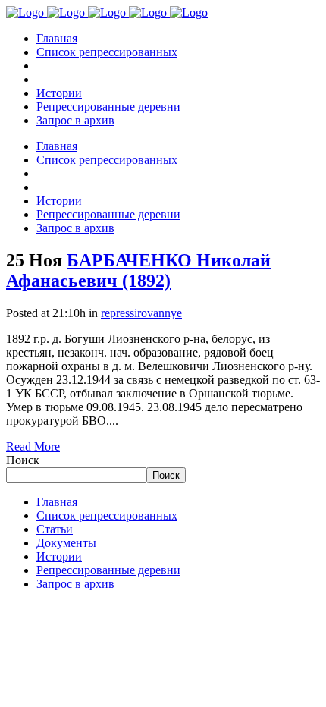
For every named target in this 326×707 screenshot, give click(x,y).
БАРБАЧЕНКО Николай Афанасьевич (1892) (138, 270)
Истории (59, 556)
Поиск (22, 460)
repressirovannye (141, 312)
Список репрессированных (106, 515)
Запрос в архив (75, 583)
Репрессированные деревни (108, 570)
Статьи (54, 529)
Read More (33, 446)
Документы (66, 542)
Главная (56, 501)
